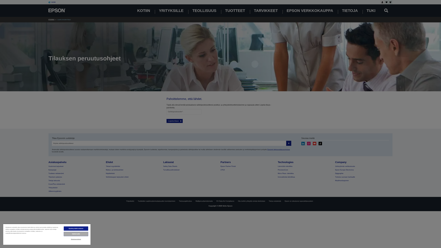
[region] (46, 234)
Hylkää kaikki (76, 234)
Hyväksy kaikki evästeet (76, 228)
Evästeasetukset (76, 239)
